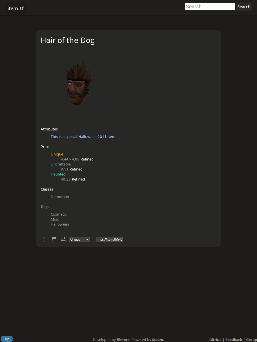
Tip (7, 338)
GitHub (215, 339)
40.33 (66, 179)
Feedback (234, 339)
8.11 (65, 169)
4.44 (65, 158)
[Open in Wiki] (44, 239)
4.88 (76, 158)
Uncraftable (61, 163)
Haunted (58, 174)
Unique (57, 153)
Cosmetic (59, 214)
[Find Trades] (63, 239)
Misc (55, 219)
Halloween (60, 224)
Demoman (60, 196)
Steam (157, 339)
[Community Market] (53, 239)
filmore (123, 339)
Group (251, 339)
